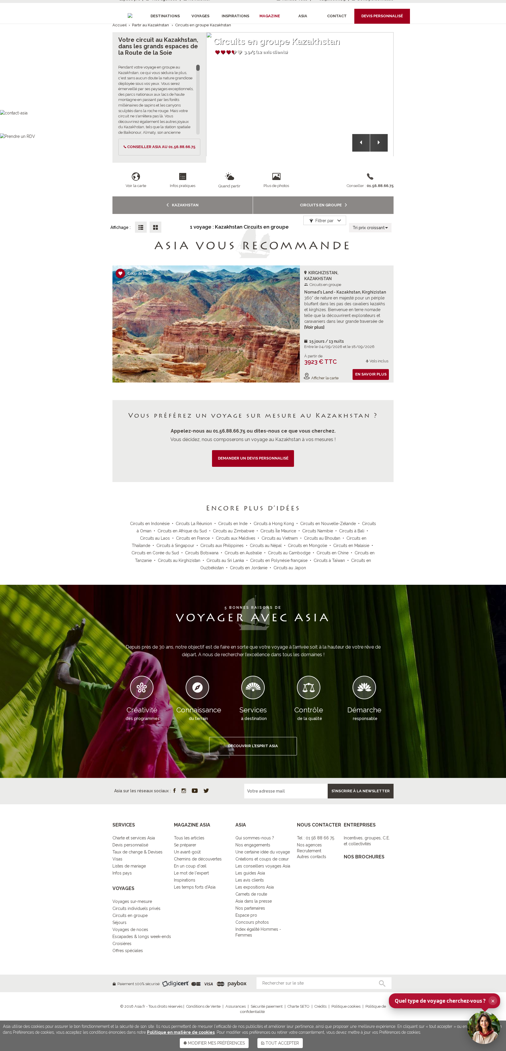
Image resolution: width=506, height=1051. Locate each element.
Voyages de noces (130, 929)
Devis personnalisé (130, 845)
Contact (337, 16)
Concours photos (252, 922)
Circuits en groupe (321, 205)
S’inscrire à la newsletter (360, 791)
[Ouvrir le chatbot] (483, 1027)
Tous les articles (189, 838)
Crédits (320, 1006)
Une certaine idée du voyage (262, 852)
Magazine (269, 16)
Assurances (235, 1006)
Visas (117, 859)
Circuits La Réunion (194, 523)
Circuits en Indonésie (150, 523)
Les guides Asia (250, 873)
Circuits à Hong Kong (274, 523)
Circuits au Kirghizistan (179, 560)
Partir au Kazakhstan (150, 25)
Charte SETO (299, 1006)
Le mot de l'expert (191, 873)
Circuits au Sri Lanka (225, 560)
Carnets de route (251, 894)
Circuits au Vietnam (279, 538)
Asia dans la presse (253, 901)
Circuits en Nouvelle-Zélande (328, 523)
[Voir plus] (314, 327)
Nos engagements (252, 845)
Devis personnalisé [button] (382, 16)
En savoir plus (371, 374)
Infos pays (122, 873)
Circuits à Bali (351, 531)
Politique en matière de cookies (181, 1032)
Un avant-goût (187, 852)
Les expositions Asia (254, 887)
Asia (302, 16)
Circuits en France (193, 538)
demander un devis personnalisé (253, 458)
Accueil (119, 25)
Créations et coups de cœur (262, 859)
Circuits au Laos (155, 538)
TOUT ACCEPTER (281, 1043)
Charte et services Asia (133, 838)
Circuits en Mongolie (307, 545)
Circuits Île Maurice (278, 531)
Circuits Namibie (317, 531)
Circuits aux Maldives (235, 538)
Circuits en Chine (332, 553)
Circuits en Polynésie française (278, 560)
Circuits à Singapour (175, 545)
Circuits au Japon (289, 567)
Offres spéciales (127, 950)
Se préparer (185, 845)
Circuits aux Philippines (222, 545)
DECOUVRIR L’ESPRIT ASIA (253, 746)
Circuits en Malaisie (351, 545)
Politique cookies (345, 1006)
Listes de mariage (129, 866)
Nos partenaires (250, 908)
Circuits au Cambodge (289, 553)
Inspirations (184, 880)
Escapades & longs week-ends (141, 936)
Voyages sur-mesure (132, 901)
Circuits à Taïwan (329, 560)
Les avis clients (249, 880)
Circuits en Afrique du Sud (182, 531)
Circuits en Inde (232, 523)
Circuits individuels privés (136, 908)
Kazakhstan (185, 205)
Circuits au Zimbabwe (233, 531)
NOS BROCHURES (364, 857)
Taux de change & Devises (137, 852)
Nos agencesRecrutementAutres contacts (311, 851)
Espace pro (246, 915)
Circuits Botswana (201, 553)
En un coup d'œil (190, 866)
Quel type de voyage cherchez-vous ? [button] (445, 1000)
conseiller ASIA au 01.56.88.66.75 (161, 147)
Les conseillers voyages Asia (262, 866)
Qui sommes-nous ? (254, 838)
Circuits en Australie (243, 553)
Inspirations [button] (235, 16)
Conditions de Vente (203, 1006)
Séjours (119, 922)
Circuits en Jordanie (248, 567)
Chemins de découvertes (198, 859)
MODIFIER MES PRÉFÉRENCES (216, 1043)
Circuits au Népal (266, 545)
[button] (361, 143)
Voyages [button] (200, 16)
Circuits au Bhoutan (322, 538)
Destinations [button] (165, 16)
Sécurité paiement (267, 1006)
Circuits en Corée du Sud (155, 553)
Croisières (121, 943)
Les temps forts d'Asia (195, 887)
